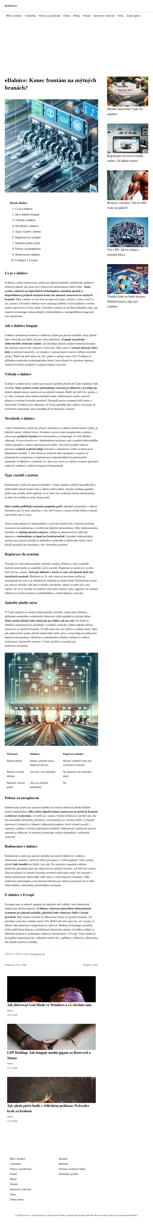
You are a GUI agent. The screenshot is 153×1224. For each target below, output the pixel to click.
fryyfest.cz (11, 5)
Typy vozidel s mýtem (28, 231)
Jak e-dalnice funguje (27, 214)
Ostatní (87, 15)
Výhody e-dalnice (25, 220)
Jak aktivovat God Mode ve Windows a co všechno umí (49, 1005)
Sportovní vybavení (104, 15)
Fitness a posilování (49, 15)
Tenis (121, 15)
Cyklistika (30, 15)
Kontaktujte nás (37, 954)
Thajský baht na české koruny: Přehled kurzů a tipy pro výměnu (126, 301)
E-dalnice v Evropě (26, 260)
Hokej (76, 15)
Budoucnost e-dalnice (27, 254)
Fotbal (66, 15)
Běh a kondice (14, 15)
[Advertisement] (76, 40)
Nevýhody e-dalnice (26, 225)
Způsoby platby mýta (27, 243)
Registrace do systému (28, 237)
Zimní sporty (134, 15)
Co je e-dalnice (23, 208)
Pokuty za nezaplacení (28, 248)
